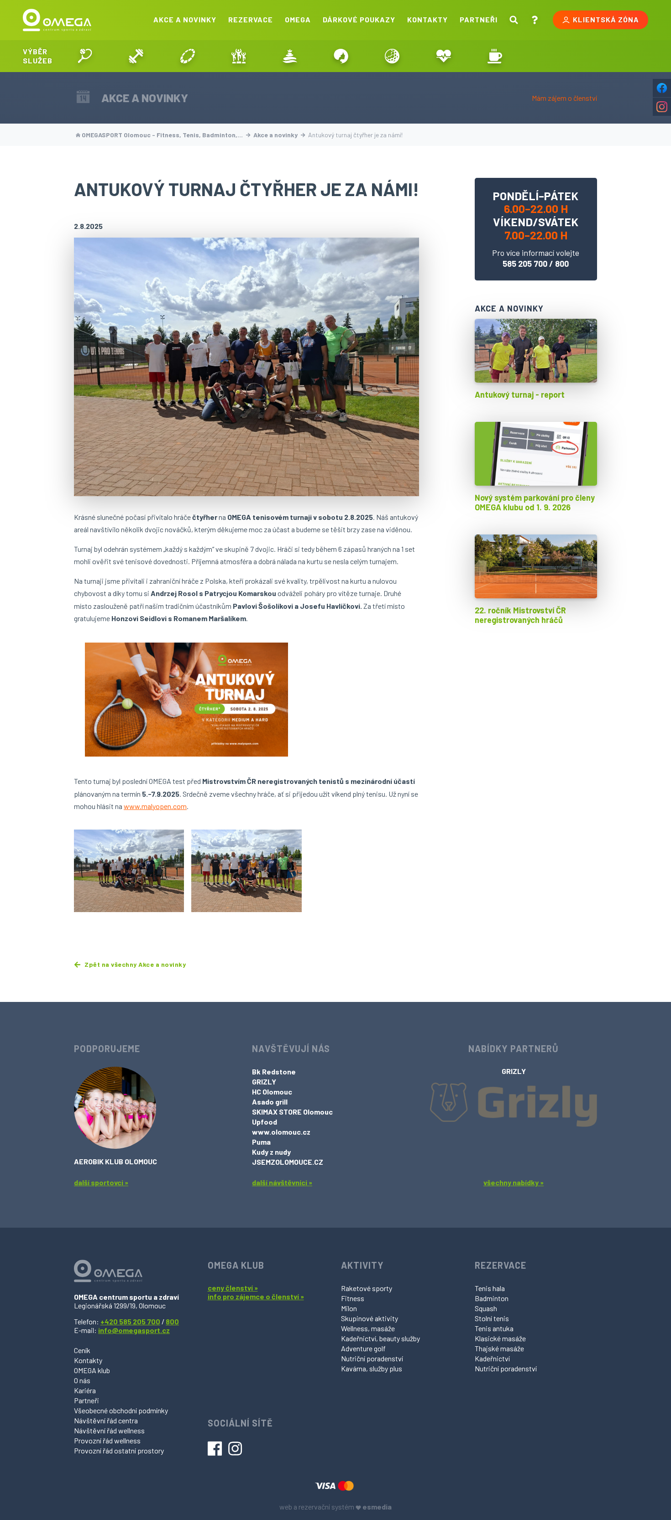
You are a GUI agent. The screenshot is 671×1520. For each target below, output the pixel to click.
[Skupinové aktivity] (238, 56)
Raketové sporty (366, 1288)
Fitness (352, 1298)
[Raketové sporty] (84, 56)
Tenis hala (490, 1288)
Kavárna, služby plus (371, 1368)
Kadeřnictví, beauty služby (380, 1338)
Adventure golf (363, 1348)
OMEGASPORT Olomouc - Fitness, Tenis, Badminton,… (162, 135)
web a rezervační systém (335, 1506)
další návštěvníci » (282, 1182)
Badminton (491, 1298)
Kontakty (427, 19)
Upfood (264, 1121)
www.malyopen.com (155, 806)
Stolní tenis (492, 1318)
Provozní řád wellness (107, 1440)
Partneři (479, 19)
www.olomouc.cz (281, 1131)
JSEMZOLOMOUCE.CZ (287, 1161)
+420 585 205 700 (130, 1321)
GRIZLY (264, 1081)
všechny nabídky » (513, 1182)
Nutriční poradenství (372, 1358)
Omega (298, 19)
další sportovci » (101, 1182)
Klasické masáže (500, 1338)
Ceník (82, 1350)
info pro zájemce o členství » (256, 1296)
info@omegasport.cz (134, 1330)
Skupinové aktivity (369, 1318)
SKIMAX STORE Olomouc (292, 1111)
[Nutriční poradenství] (443, 56)
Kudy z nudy (271, 1151)
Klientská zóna (606, 19)
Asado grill (270, 1101)
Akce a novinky (184, 19)
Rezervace (250, 19)
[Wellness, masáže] (289, 56)
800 (562, 264)
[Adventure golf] (392, 56)
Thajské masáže (499, 1348)
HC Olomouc (272, 1091)
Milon (349, 1308)
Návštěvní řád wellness (109, 1430)
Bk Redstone (274, 1071)
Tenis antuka (494, 1328)
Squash (486, 1308)
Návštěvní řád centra (106, 1420)
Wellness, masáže (368, 1328)
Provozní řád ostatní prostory (119, 1450)
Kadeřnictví (492, 1358)
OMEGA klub (92, 1370)
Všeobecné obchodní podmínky (121, 1410)
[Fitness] (136, 56)
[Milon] (187, 56)
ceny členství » (233, 1287)
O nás (82, 1380)
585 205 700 (525, 264)
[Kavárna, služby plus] (494, 56)
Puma (261, 1141)
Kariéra (85, 1390)
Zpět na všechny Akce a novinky (134, 964)
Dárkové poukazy (359, 19)
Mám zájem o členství (564, 97)
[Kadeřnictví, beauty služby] (341, 56)
